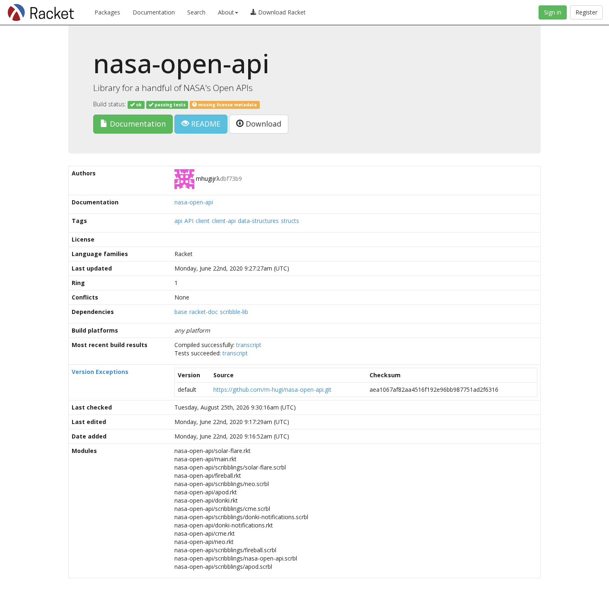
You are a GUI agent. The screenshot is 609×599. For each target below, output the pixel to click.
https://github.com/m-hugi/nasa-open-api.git (272, 389)
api (178, 221)
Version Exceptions (100, 372)
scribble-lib (234, 312)
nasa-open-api (193, 202)
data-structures (258, 221)
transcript (248, 345)
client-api (224, 221)
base (180, 312)
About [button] (226, 12)
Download (262, 124)
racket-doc (203, 312)
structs (290, 221)
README (204, 124)
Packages (107, 12)
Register (586, 12)
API (188, 221)
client (203, 221)
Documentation (154, 12)
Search (196, 12)
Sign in (552, 12)
